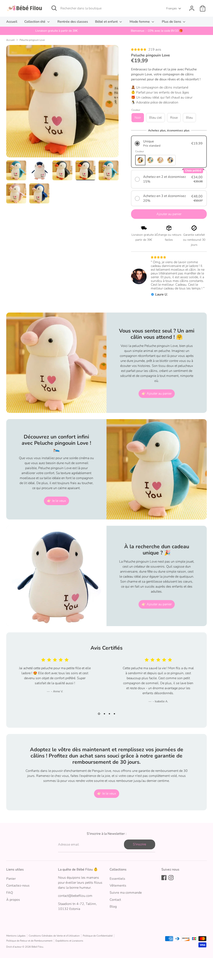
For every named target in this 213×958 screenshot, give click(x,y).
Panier (11, 878)
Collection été (35, 21)
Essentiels (117, 878)
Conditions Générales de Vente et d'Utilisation (54, 935)
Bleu (189, 117)
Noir (138, 117)
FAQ (9, 892)
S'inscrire (139, 844)
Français (171, 8)
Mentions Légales (16, 935)
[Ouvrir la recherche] (54, 8)
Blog (113, 906)
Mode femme (140, 21)
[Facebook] (163, 877)
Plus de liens (172, 21)
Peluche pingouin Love (32, 40)
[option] (56, 31)
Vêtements (118, 885)
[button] (169, 143)
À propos (13, 899)
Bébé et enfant (107, 21)
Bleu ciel (155, 117)
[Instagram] (170, 877)
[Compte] (192, 8)
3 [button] (109, 713)
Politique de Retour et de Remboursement (29, 940)
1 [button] (99, 714)
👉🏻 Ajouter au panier (157, 393)
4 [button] (114, 713)
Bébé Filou (37, 946)
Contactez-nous (18, 885)
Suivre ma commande (126, 892)
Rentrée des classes (72, 21)
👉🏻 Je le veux (56, 500)
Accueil (11, 21)
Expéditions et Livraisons (69, 940)
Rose (174, 117)
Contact (115, 899)
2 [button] (104, 713)
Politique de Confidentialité (98, 935)
